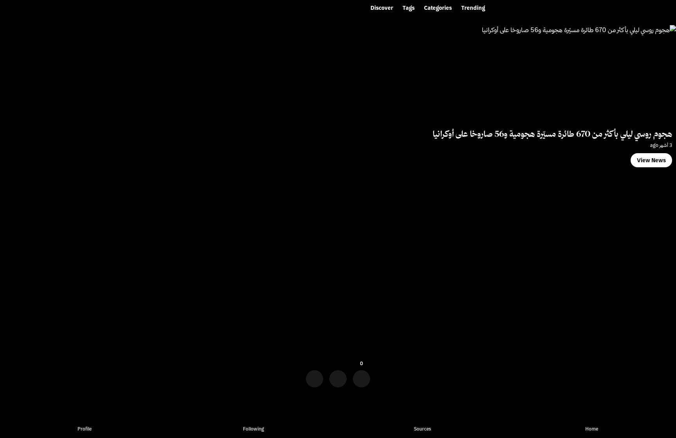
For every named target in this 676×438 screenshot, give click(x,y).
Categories (438, 7)
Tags (409, 7)
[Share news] (338, 376)
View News (651, 160)
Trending (473, 7)
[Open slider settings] (314, 376)
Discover (381, 7)
